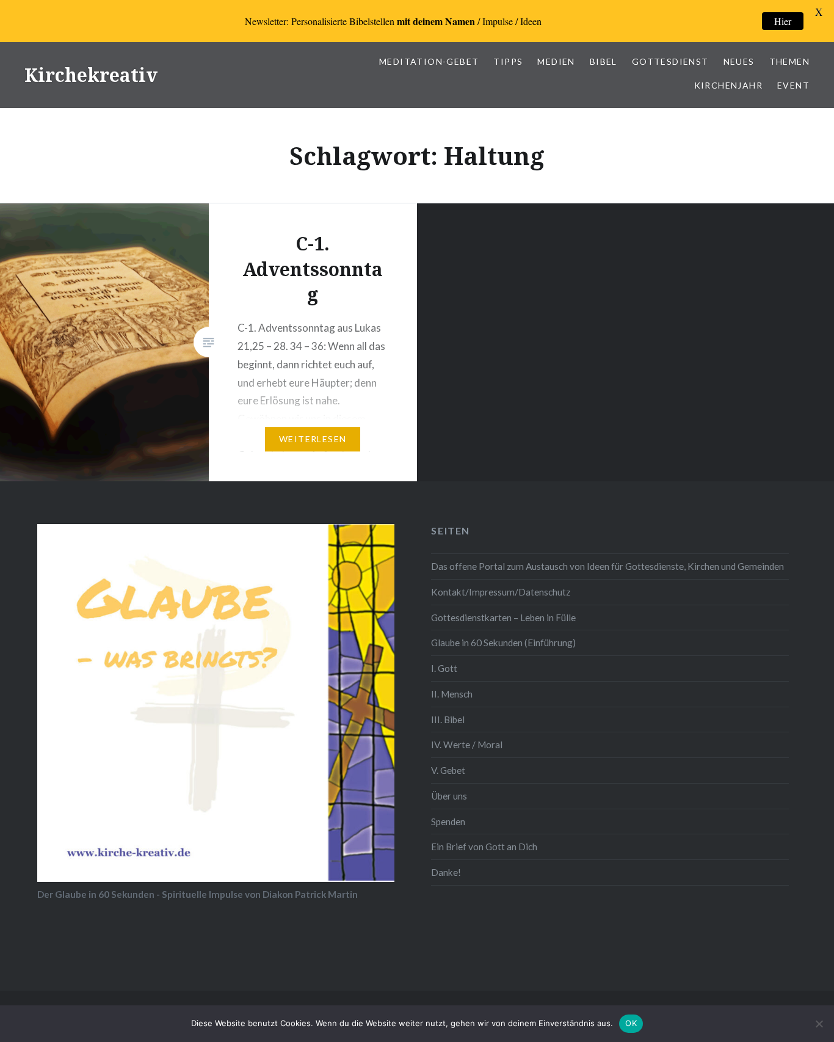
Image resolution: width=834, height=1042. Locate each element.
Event (793, 85)
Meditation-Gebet (429, 61)
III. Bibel (448, 719)
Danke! (446, 872)
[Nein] (819, 1024)
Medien (556, 61)
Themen (789, 61)
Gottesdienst (670, 61)
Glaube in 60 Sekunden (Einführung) (503, 642)
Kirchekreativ (91, 74)
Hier (782, 21)
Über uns (449, 795)
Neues (739, 61)
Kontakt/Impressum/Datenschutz (500, 591)
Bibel (603, 61)
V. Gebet (448, 770)
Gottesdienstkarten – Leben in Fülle (503, 617)
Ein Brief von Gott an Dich (484, 846)
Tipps (508, 61)
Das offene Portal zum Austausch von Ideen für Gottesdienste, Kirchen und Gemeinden (607, 566)
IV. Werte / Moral (466, 744)
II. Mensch (452, 693)
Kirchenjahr (728, 85)
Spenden (448, 821)
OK (631, 1023)
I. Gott (444, 668)
